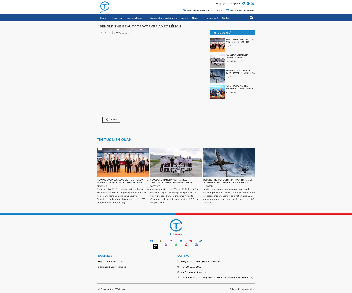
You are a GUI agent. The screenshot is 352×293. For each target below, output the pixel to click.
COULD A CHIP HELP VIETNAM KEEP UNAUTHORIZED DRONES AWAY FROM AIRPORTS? (240, 58)
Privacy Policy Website (242, 289)
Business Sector (135, 17)
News (195, 17)
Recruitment (212, 17)
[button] (251, 18)
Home (103, 17)
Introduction (116, 17)
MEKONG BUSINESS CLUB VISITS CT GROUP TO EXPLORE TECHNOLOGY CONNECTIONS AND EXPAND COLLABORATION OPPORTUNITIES (122, 182)
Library (184, 17)
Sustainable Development (163, 17)
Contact (226, 17)
